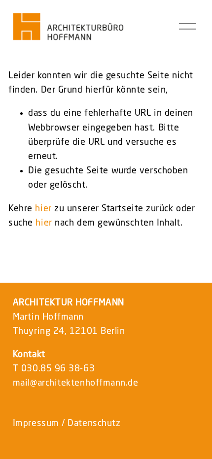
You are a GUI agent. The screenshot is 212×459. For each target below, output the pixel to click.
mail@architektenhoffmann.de (76, 383)
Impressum (36, 423)
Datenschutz (94, 423)
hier (43, 208)
